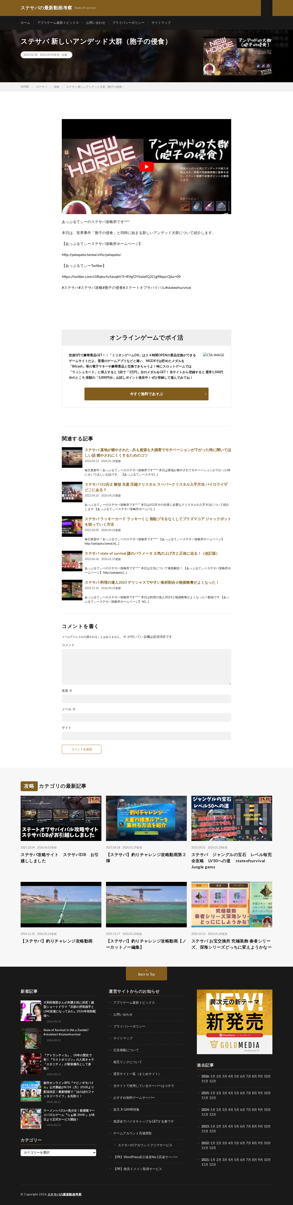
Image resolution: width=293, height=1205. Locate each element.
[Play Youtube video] (146, 166)
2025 (205, 1093)
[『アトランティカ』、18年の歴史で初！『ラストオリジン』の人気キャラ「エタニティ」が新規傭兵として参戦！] (31, 1063)
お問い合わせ (95, 22)
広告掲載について (126, 1050)
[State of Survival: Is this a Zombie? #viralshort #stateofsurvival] (31, 1038)
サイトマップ (161, 22)
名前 (67, 690)
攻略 (64, 54)
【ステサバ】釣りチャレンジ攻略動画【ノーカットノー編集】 (146, 944)
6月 (242, 1076)
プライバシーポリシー (128, 22)
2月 (218, 1076)
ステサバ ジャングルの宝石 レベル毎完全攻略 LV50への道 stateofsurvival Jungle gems (231, 861)
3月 (224, 1076)
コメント (68, 645)
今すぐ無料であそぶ (146, 394)
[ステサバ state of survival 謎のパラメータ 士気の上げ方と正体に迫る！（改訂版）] (72, 561)
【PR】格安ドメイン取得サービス (137, 1169)
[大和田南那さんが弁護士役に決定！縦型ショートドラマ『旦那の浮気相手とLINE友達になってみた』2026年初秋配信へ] (31, 1010)
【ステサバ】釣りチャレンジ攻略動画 (57, 941)
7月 (248, 1076)
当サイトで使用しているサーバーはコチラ (143, 1086)
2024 (205, 1110)
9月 (260, 1093)
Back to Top (146, 974)
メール (69, 709)
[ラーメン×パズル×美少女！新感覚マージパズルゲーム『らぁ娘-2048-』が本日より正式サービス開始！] (31, 1119)
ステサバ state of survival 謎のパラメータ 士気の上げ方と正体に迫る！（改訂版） (152, 553)
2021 (205, 1160)
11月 (204, 1098)
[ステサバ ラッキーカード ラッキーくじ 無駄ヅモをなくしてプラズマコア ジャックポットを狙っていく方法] (72, 526)
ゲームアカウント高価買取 (132, 1133)
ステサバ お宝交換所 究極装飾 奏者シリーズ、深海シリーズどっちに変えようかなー (231, 944)
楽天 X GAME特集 (126, 1109)
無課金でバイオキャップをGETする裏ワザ (143, 1121)
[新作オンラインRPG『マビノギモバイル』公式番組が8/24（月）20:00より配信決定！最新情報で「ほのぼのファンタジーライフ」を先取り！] (31, 1091)
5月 (236, 1076)
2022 (205, 1143)
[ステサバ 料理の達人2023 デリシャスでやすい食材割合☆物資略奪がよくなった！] (72, 590)
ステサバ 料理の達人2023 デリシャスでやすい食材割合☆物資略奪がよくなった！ (152, 582)
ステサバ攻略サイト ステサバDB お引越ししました (60, 858)
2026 (205, 1076)
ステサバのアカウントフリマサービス (145, 1145)
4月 (230, 1076)
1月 (212, 1076)
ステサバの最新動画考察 (65, 1194)
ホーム (25, 22)
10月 (267, 1093)
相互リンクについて (127, 1062)
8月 (254, 1076)
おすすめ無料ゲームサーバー (134, 1097)
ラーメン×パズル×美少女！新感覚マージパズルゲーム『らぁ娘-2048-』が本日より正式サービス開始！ (69, 1115)
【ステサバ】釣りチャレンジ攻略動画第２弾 (146, 858)
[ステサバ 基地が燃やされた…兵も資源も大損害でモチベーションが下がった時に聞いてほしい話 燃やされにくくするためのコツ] (72, 457)
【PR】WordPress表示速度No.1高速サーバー (145, 1157)
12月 (212, 1098)
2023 (205, 1126)
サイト (66, 727)
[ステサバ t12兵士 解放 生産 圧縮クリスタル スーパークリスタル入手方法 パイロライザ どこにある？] (72, 492)
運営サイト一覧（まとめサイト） (137, 1074)
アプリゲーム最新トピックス (58, 22)
